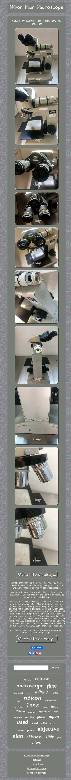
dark (18, 701)
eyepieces (44, 711)
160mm (20, 711)
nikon (32, 698)
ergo (53, 723)
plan (18, 736)
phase (41, 717)
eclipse (42, 678)
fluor (52, 686)
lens (32, 706)
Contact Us (37, 764)
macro (18, 717)
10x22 (29, 693)
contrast (31, 712)
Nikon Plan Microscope (36, 756)
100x (50, 736)
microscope (29, 685)
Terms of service (36, 773)
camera (19, 730)
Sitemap (37, 760)
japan (54, 716)
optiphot (18, 693)
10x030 (55, 692)
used (22, 722)
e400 (28, 679)
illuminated (51, 700)
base (56, 711)
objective (48, 729)
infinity (41, 691)
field (59, 738)
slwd (35, 723)
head (54, 706)
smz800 (29, 717)
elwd (36, 742)
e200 (44, 723)
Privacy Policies (36, 769)
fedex (30, 730)
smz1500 (19, 707)
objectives (34, 737)
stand (45, 707)
